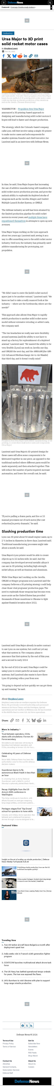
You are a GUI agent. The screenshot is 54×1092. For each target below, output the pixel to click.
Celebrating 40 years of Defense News (16, 754)
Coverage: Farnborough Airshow (23, 7)
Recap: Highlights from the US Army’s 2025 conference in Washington (15, 792)
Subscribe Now (34, 1043)
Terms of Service (9, 1046)
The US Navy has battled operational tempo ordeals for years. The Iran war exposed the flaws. (27, 973)
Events (30, 1049)
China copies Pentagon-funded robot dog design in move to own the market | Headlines (34, 880)
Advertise (6, 1063)
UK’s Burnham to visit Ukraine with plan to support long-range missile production (27, 982)
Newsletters (32, 1046)
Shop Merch (33, 1055)
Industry (8, 33)
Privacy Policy (8, 1043)
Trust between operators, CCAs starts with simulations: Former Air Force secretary (17, 736)
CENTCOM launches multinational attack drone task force (27, 964)
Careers (31, 1066)
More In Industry (10, 729)
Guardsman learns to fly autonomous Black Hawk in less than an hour (18, 772)
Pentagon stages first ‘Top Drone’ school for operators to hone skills (17, 810)
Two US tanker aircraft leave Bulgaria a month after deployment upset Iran (27, 946)
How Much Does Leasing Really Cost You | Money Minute (34, 892)
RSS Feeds (32, 1052)
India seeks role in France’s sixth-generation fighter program (27, 955)
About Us (32, 1063)
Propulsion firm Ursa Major (31, 109)
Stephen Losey (11, 48)
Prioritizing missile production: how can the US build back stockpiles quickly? (33, 868)
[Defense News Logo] (15, 2)
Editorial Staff (8, 1073)
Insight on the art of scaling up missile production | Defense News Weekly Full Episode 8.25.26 (25, 860)
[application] (27, 843)
